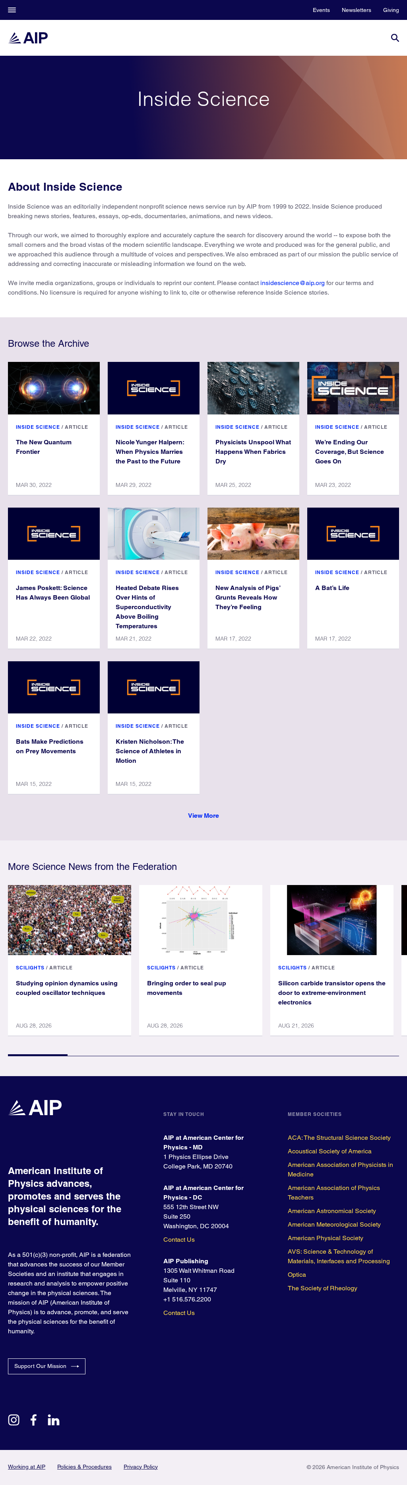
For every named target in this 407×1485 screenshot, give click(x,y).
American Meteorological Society (334, 1224)
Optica (297, 1274)
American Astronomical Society (332, 1211)
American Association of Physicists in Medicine (340, 1169)
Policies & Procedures (84, 1467)
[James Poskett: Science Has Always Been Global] (54, 534)
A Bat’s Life (332, 588)
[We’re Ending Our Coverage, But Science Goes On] (353, 388)
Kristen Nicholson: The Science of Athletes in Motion (150, 751)
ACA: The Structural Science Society (339, 1137)
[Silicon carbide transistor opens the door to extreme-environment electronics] (331, 920)
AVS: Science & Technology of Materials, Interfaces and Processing (339, 1256)
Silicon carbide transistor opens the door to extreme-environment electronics (332, 992)
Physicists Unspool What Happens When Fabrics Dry (253, 451)
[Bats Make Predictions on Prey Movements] (54, 687)
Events (321, 10)
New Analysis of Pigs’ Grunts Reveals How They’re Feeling (248, 597)
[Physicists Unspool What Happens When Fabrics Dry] (253, 388)
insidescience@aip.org (292, 283)
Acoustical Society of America (330, 1151)
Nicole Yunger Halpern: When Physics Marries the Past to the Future (150, 451)
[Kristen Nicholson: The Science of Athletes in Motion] (154, 687)
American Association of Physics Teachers (334, 1192)
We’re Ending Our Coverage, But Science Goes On (349, 451)
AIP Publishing (185, 1261)
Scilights (30, 968)
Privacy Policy (141, 1467)
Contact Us (179, 1239)
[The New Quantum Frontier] (54, 388)
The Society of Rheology (322, 1288)
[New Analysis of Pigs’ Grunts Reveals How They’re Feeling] (253, 534)
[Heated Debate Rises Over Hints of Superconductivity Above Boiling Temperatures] (154, 534)
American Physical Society (325, 1238)
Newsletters (356, 10)
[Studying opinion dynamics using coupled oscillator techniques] (69, 920)
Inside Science (38, 427)
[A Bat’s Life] (353, 534)
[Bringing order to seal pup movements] (200, 920)
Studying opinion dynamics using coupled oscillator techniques (67, 988)
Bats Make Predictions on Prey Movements (49, 746)
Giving (391, 10)
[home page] (28, 37)
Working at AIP (26, 1467)
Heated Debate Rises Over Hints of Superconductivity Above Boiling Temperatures (147, 607)
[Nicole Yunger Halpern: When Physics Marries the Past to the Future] (154, 388)
